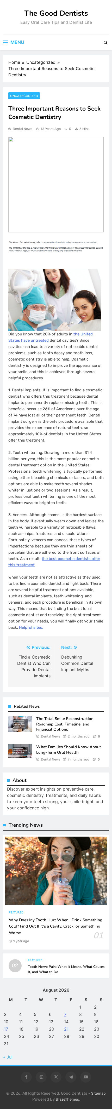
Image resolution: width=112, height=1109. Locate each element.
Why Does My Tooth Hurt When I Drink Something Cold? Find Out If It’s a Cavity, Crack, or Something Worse (55, 926)
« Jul (8, 1057)
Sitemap (98, 1093)
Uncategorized (24, 96)
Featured (16, 912)
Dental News (22, 129)
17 (6, 1029)
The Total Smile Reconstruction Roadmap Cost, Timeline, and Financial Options (65, 724)
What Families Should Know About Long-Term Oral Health (68, 749)
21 (66, 1029)
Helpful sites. (31, 627)
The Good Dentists (56, 13)
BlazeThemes (67, 1099)
